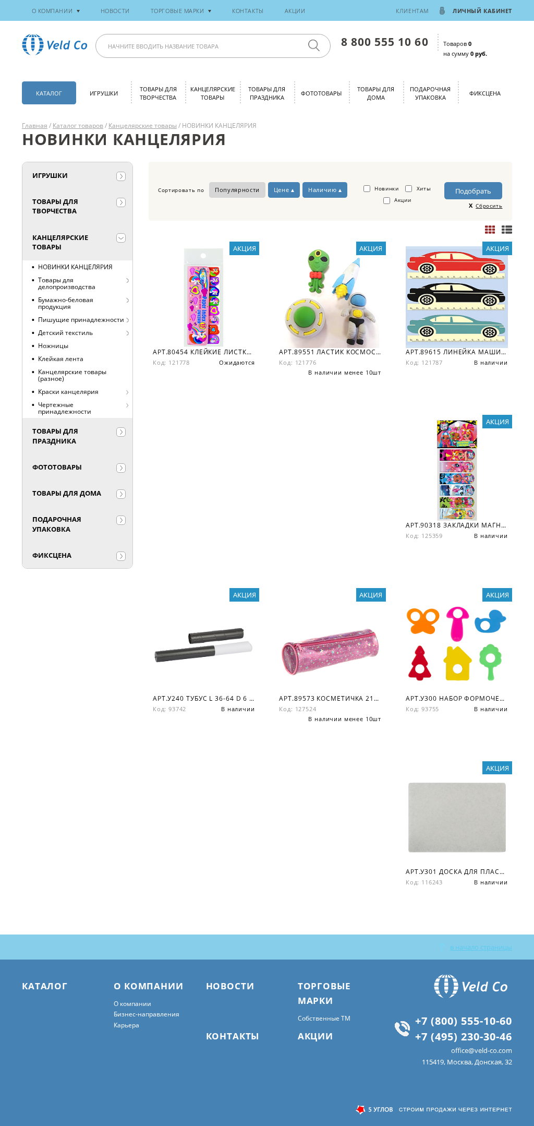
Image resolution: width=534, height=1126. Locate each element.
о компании (52, 11)
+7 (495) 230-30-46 (463, 1036)
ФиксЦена (485, 93)
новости (115, 11)
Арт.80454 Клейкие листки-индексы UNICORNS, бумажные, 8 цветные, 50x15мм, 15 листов (204, 352)
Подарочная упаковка (430, 93)
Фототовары (321, 93)
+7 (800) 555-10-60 (463, 1020)
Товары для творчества (158, 93)
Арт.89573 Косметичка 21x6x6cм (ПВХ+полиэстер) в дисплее (330, 698)
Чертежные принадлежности (64, 408)
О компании (132, 1003)
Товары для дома (375, 93)
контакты (247, 11)
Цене (281, 190)
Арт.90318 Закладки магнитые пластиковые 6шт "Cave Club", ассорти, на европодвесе (457, 525)
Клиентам (412, 11)
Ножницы (53, 345)
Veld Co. (56, 44)
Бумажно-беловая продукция (65, 303)
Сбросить (489, 205)
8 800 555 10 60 (385, 41)
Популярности (237, 190)
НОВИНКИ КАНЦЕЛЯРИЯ (75, 266)
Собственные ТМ (324, 1018)
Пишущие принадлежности (81, 319)
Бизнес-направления (146, 1014)
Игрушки (104, 93)
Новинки (385, 188)
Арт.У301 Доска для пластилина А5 (457, 872)
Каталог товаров (78, 125)
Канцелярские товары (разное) (72, 375)
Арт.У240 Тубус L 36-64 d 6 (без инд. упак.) (204, 698)
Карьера (126, 1025)
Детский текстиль (65, 332)
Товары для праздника (266, 93)
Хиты (423, 188)
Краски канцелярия (68, 391)
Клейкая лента (60, 358)
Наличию (322, 190)
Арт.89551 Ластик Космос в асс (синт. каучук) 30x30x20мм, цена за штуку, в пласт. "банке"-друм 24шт (330, 352)
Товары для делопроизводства (66, 283)
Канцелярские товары (212, 93)
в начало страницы (481, 947)
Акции (295, 11)
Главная (34, 125)
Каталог (49, 93)
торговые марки (177, 11)
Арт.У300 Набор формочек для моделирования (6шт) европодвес (457, 698)
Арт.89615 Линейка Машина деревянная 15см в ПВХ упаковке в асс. (457, 352)
